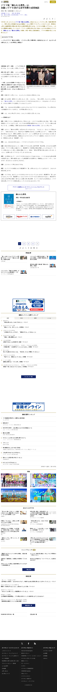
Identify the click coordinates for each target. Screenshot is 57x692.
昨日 (21, 318)
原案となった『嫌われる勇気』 (12, 30)
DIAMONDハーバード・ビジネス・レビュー (31, 655)
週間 (35, 318)
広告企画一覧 (33, 614)
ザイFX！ (23, 666)
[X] (22, 644)
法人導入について (6, 673)
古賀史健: (5, 13)
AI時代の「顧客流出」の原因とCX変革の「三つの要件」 (14, 559)
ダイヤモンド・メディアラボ (27, 681)
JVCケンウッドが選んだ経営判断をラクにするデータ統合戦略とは (14, 564)
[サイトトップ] (6, 2)
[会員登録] (53, 2)
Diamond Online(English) (27, 650)
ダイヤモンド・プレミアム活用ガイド (10, 655)
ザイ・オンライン (25, 663)
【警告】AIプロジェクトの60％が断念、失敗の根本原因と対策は (14, 554)
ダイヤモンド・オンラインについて (10, 647)
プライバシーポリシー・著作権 (9, 663)
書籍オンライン (24, 661)
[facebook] (28, 644)
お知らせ (45, 658)
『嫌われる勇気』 (8, 101)
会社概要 (45, 653)
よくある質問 (5, 666)
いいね (49, 318)
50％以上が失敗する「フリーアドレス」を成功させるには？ (43, 559)
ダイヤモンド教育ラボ (26, 678)
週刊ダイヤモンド (25, 653)
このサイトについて (6, 650)
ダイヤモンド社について (49, 647)
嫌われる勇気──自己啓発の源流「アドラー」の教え (15, 14)
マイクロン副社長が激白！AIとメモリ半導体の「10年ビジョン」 (43, 554)
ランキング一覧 (28, 376)
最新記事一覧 (28, 605)
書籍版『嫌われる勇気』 (34, 125)
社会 (2, 14)
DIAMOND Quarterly (26, 671)
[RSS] (35, 644)
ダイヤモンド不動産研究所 (27, 668)
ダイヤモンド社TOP (47, 650)
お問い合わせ (5, 671)
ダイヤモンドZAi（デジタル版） (28, 658)
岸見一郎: (16, 13)
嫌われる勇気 (21, 194)
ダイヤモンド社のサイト (27, 647)
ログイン (46, 1)
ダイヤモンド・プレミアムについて (10, 653)
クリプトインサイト (25, 676)
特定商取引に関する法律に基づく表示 (10, 661)
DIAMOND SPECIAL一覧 (7, 614)
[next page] (37, 243)
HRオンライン (24, 673)
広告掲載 (4, 668)
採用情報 (45, 655)
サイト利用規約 (5, 658)
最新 (8, 318)
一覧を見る (28, 569)
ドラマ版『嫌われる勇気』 (22, 22)
